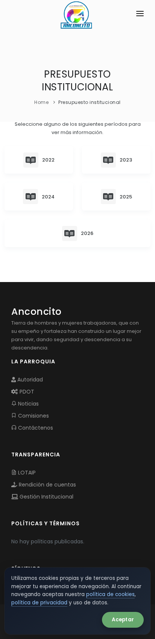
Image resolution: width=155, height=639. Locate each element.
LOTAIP (26, 472)
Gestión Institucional (45, 496)
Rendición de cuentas (46, 484)
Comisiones (33, 415)
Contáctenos (35, 428)
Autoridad (29, 379)
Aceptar (123, 619)
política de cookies (110, 594)
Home (41, 102)
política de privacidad (39, 602)
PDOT (26, 391)
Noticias (28, 403)
